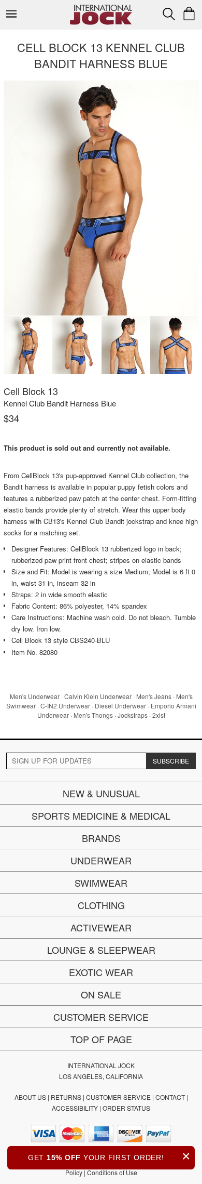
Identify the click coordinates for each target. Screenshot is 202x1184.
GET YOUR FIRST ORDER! (109, 1156)
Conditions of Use (112, 1172)
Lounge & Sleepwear (101, 949)
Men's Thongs (93, 715)
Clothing (101, 905)
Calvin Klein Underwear (98, 696)
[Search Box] (169, 14)
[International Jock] (101, 8)
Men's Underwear (35, 696)
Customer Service (101, 1016)
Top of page (101, 1039)
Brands (101, 838)
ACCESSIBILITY (75, 1107)
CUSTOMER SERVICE (118, 1097)
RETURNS (66, 1097)
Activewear (101, 927)
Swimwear (101, 882)
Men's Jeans (153, 696)
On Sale (101, 994)
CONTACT (170, 1097)
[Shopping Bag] (189, 13)
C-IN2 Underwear (65, 705)
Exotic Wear (101, 972)
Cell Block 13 (31, 391)
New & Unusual (101, 793)
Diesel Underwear (120, 705)
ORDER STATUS (126, 1107)
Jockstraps (133, 715)
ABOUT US (30, 1097)
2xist (158, 715)
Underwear (101, 860)
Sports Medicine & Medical (101, 815)
